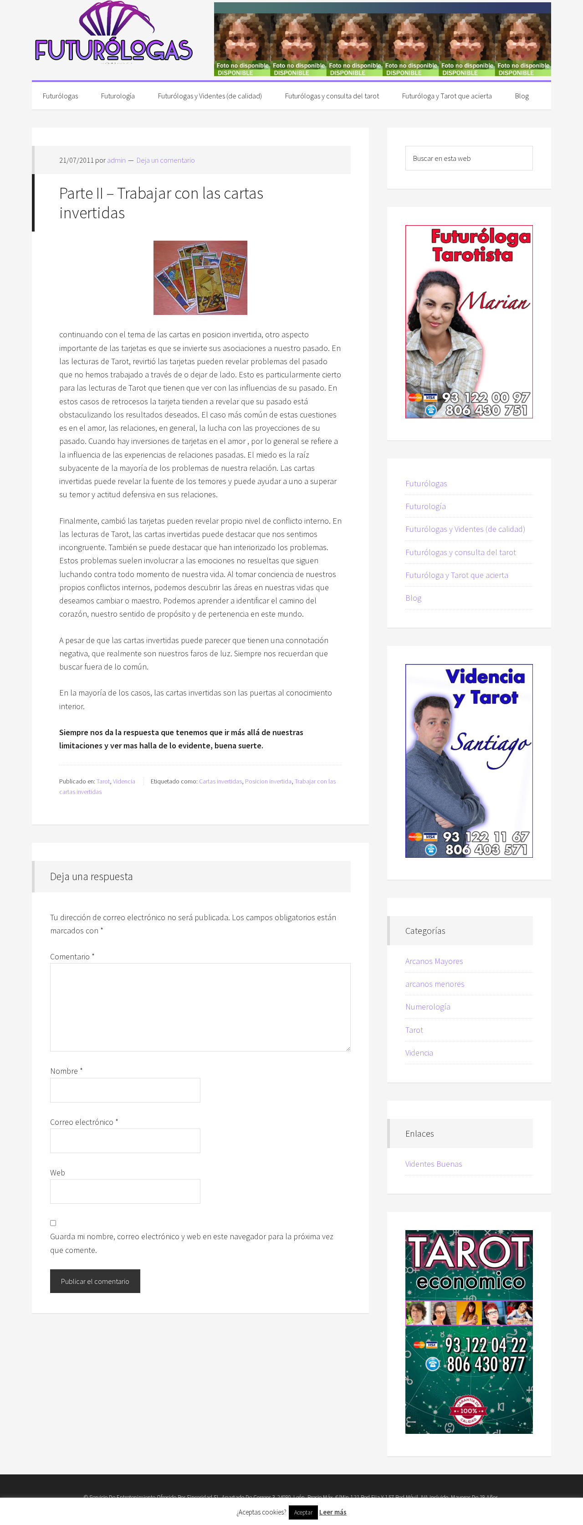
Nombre (66, 1071)
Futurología (425, 506)
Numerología (427, 1006)
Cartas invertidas (220, 781)
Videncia (124, 781)
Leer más (333, 1512)
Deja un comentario (166, 160)
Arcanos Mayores (434, 961)
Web (57, 1172)
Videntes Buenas (433, 1164)
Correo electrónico (84, 1122)
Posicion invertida (268, 781)
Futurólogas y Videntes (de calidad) (465, 529)
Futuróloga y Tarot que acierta (456, 575)
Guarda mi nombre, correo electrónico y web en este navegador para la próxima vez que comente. (191, 1243)
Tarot (103, 781)
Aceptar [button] (303, 1512)
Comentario (72, 956)
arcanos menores (435, 984)
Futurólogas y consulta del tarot (460, 552)
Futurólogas (114, 32)
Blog (413, 597)
